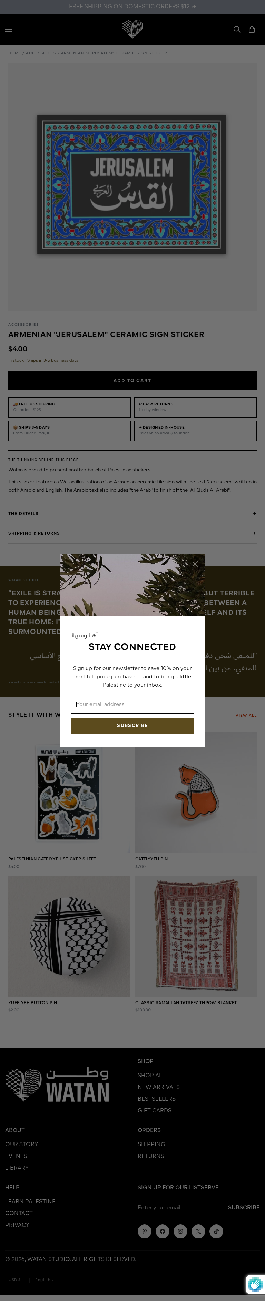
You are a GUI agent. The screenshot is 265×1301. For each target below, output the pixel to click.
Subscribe (132, 726)
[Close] (195, 564)
